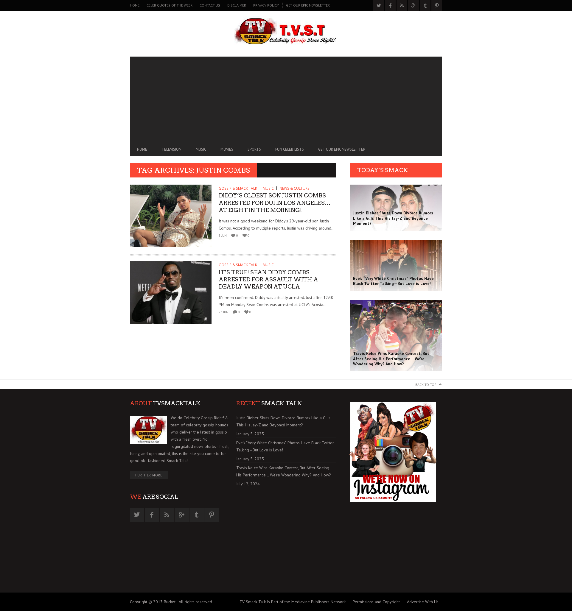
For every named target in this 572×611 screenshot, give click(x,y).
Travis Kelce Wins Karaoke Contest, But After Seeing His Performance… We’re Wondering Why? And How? (283, 471)
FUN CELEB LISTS (289, 149)
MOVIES (226, 149)
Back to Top (425, 384)
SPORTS (254, 149)
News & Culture (294, 188)
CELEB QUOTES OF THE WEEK (169, 5)
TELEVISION (171, 149)
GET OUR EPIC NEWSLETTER (308, 5)
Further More (148, 475)
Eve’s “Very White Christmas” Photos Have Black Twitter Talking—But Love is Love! (285, 446)
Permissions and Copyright (376, 601)
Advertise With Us (423, 601)
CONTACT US (210, 5)
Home (134, 5)
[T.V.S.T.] (286, 32)
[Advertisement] (286, 98)
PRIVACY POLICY (266, 5)
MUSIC (201, 149)
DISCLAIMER (236, 5)
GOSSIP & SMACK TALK (238, 188)
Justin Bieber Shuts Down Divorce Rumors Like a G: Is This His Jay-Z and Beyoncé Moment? (283, 421)
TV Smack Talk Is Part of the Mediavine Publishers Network (293, 601)
